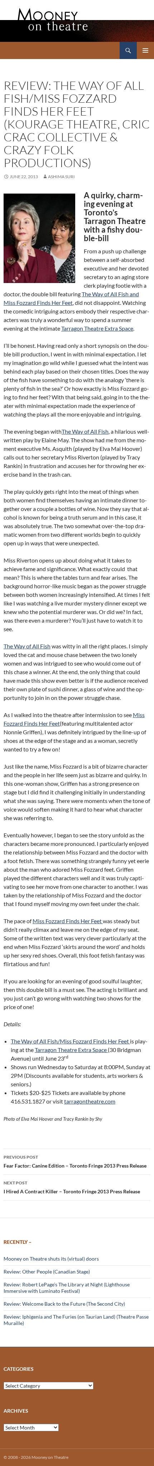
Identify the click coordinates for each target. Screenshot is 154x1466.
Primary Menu (145, 50)
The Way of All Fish (85, 431)
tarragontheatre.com (89, 1101)
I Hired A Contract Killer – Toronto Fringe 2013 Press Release (72, 1187)
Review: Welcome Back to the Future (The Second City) (64, 1304)
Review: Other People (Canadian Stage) (47, 1271)
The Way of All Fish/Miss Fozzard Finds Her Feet (70, 1041)
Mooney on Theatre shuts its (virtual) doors (51, 1259)
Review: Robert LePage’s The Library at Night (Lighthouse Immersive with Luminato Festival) (67, 1287)
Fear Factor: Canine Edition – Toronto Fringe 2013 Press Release (75, 1161)
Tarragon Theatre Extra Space (97, 328)
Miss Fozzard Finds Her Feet (68, 920)
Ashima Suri (61, 176)
